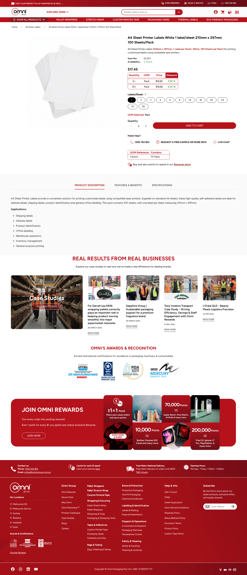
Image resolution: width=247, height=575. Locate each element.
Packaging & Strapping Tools (101, 518)
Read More (93, 333)
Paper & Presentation (132, 514)
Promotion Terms (172, 523)
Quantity (133, 120)
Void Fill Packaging (131, 494)
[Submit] (179, 12)
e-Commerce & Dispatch (134, 526)
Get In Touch (170, 492)
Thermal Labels (188, 19)
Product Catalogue (70, 513)
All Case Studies (46, 306)
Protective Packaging (132, 490)
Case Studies (67, 518)
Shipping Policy (172, 513)
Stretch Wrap (95, 19)
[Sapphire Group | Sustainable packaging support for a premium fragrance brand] (142, 287)
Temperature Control (132, 534)
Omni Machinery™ (70, 507)
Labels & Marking (130, 510)
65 (143, 106)
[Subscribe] (232, 506)
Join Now (33, 435)
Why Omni (66, 502)
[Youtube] (36, 569)
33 (132, 106)
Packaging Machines (132, 530)
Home (14, 27)
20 (211, 99)
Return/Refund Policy (174, 518)
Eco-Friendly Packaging (222, 19)
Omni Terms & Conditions (176, 507)
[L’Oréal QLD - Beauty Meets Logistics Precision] (219, 287)
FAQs (213, 3)
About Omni (67, 497)
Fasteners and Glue (96, 538)
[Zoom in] (114, 41)
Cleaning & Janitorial (132, 550)
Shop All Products (29, 19)
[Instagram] (20, 569)
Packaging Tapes (158, 19)
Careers (65, 528)
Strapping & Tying (96, 514)
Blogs (64, 523)
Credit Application (173, 502)
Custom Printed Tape (126, 19)
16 (200, 99)
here (98, 469)
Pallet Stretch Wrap (97, 490)
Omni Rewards (172, 3)
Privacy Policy (171, 528)
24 (222, 99)
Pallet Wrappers (66, 19)
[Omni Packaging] (21, 12)
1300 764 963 (230, 3)
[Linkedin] (28, 569)
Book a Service (195, 3)
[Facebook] (13, 569)
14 (190, 99)
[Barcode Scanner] (236, 12)
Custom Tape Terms (174, 533)
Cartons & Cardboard (132, 498)
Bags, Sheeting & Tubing (99, 549)
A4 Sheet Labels (33, 27)
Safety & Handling (131, 546)
